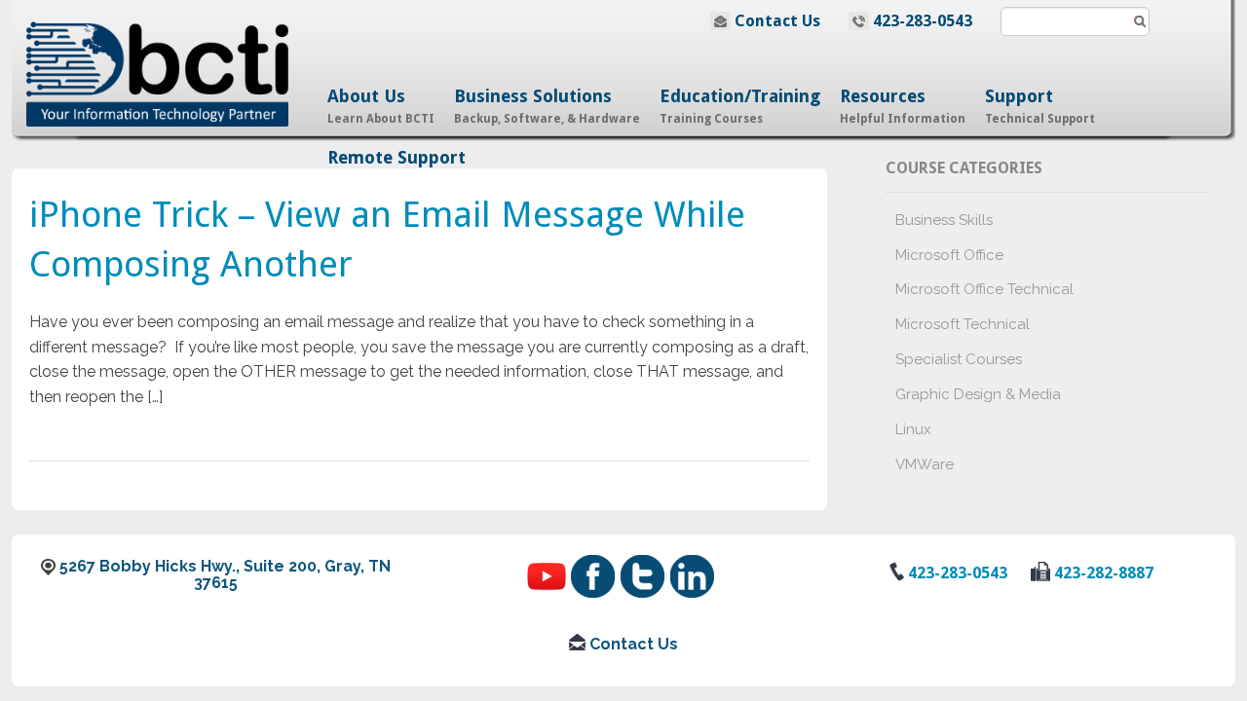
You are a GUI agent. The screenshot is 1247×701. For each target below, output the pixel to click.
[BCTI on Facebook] (595, 568)
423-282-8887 (1101, 573)
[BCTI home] (172, 62)
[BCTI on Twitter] (644, 568)
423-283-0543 (922, 21)
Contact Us (777, 21)
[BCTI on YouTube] (548, 568)
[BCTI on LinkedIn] (692, 568)
